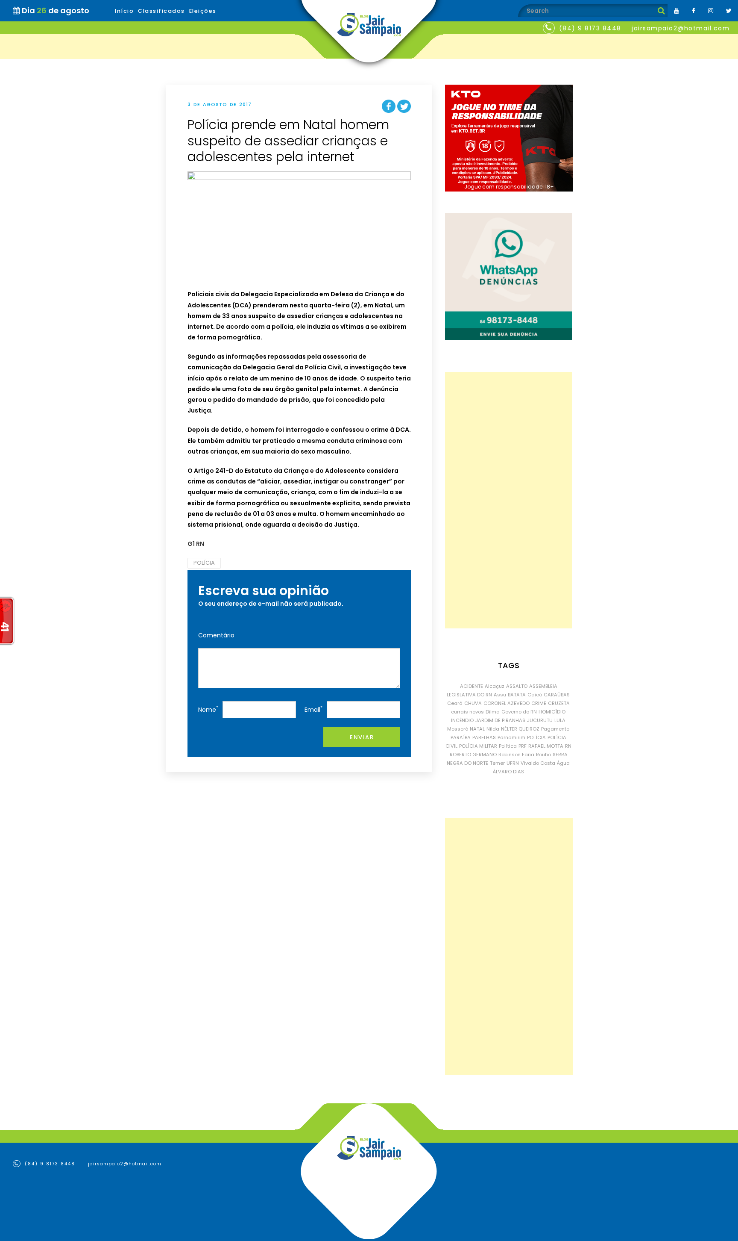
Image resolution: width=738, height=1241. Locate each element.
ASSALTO (516, 686)
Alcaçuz (494, 686)
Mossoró (457, 728)
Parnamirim (511, 737)
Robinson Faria (516, 754)
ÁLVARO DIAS (508, 771)
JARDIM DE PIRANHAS (500, 720)
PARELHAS (484, 737)
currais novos (467, 711)
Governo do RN (519, 711)
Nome (208, 709)
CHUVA (473, 703)
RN (568, 746)
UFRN (513, 763)
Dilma (493, 711)
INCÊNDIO (462, 720)
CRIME (538, 703)
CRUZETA (559, 703)
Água (563, 763)
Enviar (362, 737)
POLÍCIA (204, 563)
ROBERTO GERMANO (473, 754)
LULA (559, 720)
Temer (497, 763)
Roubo (543, 754)
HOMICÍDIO (552, 711)
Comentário (216, 635)
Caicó (534, 694)
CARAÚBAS (557, 694)
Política (508, 746)
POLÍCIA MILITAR (478, 746)
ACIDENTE (471, 686)
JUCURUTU (540, 720)
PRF (522, 746)
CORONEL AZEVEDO (506, 703)
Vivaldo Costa (538, 763)
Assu (500, 694)
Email (313, 709)
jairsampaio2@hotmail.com (680, 28)
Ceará (455, 703)
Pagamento (555, 728)
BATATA (517, 694)
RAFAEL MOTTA (545, 746)
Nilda (492, 728)
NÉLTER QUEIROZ (520, 728)
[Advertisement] (508, 500)
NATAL (477, 728)
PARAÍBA (461, 737)
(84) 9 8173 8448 (590, 28)
